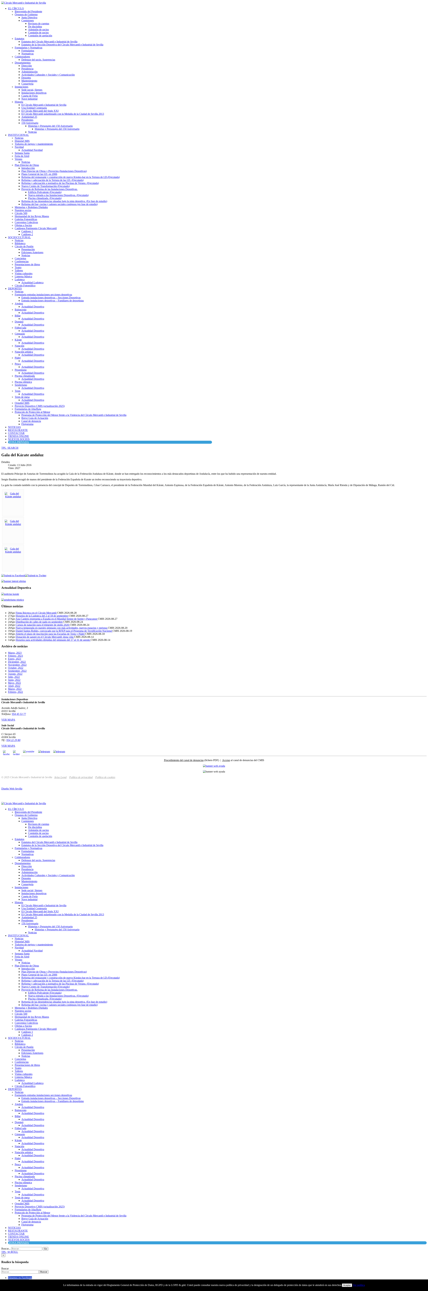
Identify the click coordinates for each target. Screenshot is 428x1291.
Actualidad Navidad (32, 150)
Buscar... (6, 1248)
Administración (29, 71)
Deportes (26, 77)
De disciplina (35, 26)
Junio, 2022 (14, 679)
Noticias (32, 132)
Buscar (5, 1268)
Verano (18, 159)
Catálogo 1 (27, 231)
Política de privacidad (81, 777)
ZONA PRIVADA (19, 442)
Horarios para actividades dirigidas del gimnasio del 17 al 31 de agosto (53, 639)
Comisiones (27, 20)
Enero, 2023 (14, 658)
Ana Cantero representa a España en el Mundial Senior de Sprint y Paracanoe (57, 618)
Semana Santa (22, 153)
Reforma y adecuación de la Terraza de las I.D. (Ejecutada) (52, 180)
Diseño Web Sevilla (11, 788)
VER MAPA (8, 719)
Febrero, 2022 (15, 692)
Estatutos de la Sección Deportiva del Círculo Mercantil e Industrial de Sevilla (62, 44)
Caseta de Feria (29, 95)
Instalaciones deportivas (33, 92)
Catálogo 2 (27, 234)
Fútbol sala (20, 327)
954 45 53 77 (19, 714)
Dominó (19, 321)
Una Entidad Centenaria (34, 107)
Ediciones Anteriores (32, 252)
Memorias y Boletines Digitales (31, 207)
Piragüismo (21, 369)
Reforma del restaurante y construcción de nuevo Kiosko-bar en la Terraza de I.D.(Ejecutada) (70, 177)
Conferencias (22, 261)
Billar (18, 315)
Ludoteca (20, 279)
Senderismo (21, 384)
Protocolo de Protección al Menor (32, 412)
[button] (9, 447)
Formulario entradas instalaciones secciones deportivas (43, 294)
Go (45, 1248)
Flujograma (27, 424)
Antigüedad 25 (29, 116)
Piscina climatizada (25, 375)
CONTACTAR (16, 433)
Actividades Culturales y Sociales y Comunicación (48, 74)
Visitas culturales (23, 273)
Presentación (28, 249)
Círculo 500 (21, 213)
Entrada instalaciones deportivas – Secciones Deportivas (51, 297)
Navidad (19, 147)
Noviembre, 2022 (17, 664)
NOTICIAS (14, 427)
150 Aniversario (29, 122)
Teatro (18, 267)
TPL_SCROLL (9, 1252)
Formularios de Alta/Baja (28, 409)
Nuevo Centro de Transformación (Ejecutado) (45, 186)
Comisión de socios (38, 32)
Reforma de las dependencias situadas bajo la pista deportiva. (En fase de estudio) (64, 201)
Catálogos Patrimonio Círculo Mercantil (36, 228)
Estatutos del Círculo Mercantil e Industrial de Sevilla (49, 41)
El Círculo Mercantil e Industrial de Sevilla (43, 104)
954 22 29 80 (13, 740)
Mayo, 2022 (14, 682)
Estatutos (19, 38)
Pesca (18, 363)
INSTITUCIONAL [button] (18, 135)
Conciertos (20, 258)
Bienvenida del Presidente (28, 11)
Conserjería (27, 83)
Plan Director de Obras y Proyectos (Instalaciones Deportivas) (54, 171)
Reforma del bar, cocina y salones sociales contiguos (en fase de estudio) (59, 204)
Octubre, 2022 (15, 667)
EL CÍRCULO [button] (16, 8)
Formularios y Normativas (28, 47)
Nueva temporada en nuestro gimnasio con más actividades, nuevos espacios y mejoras (62, 627)
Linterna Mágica (23, 276)
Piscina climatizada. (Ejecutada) (45, 198)
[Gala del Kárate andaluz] (13, 496)
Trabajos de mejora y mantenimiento (34, 144)
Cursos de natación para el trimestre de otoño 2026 (43, 624)
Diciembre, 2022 (17, 661)
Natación (19, 345)
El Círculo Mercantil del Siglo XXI (40, 110)
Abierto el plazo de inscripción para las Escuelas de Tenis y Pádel (50, 633)
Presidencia (27, 68)
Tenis (17, 391)
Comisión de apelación (40, 35)
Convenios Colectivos (26, 222)
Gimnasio (20, 333)
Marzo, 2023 (15, 652)
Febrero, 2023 (15, 655)
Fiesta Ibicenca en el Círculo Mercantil (36, 612)
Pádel (18, 357)
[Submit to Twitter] (35, 575)
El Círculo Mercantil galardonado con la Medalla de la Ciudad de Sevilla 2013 (62, 113)
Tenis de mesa (22, 397)
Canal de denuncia (31, 421)
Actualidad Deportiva (32, 306)
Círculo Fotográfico (25, 285)
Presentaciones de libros (27, 264)
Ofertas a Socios (23, 225)
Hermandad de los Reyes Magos (32, 216)
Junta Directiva (29, 17)
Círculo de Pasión (24, 246)
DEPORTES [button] (15, 288)
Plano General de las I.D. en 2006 (39, 174)
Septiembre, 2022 (17, 670)
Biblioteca (20, 243)
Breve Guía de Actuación (34, 418)
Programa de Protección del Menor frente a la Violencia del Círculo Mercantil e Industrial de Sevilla (73, 415)
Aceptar (347, 1285)
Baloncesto (20, 309)
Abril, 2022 (14, 685)
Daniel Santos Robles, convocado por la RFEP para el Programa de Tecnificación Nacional (64, 630)
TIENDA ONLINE (18, 436)
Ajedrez (19, 303)
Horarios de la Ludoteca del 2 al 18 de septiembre (42, 615)
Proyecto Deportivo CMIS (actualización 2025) (40, 406)
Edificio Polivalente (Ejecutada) (45, 192)
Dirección (26, 65)
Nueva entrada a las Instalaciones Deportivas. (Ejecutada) (58, 195)
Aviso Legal (60, 777)
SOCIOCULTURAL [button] (19, 237)
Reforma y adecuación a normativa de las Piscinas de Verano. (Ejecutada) (60, 183)
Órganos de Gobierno (26, 14)
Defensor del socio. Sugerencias (38, 59)
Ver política (359, 1285)
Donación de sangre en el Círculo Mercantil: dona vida (45, 636)
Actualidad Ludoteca (32, 282)
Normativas (27, 53)
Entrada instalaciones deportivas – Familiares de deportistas (52, 300)
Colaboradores (22, 56)
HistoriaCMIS (22, 141)
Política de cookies (105, 777)
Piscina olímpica (23, 381)
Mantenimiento (29, 80)
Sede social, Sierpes (31, 89)
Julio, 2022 (14, 676)
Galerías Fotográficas (26, 219)
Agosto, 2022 (15, 673)
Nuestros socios (23, 210)
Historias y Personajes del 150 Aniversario (50, 125)
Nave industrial (29, 98)
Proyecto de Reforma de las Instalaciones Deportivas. (49, 189)
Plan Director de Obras (27, 165)
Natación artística (24, 351)
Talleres (19, 270)
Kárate (18, 339)
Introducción (28, 168)
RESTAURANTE (18, 430)
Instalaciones (21, 86)
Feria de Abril (22, 156)
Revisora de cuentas (38, 23)
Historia (19, 101)
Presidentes (27, 119)
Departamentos (23, 62)
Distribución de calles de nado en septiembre (39, 621)
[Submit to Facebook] (13, 575)
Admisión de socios (38, 29)
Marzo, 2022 (15, 688)
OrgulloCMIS (22, 403)
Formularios (27, 50)
